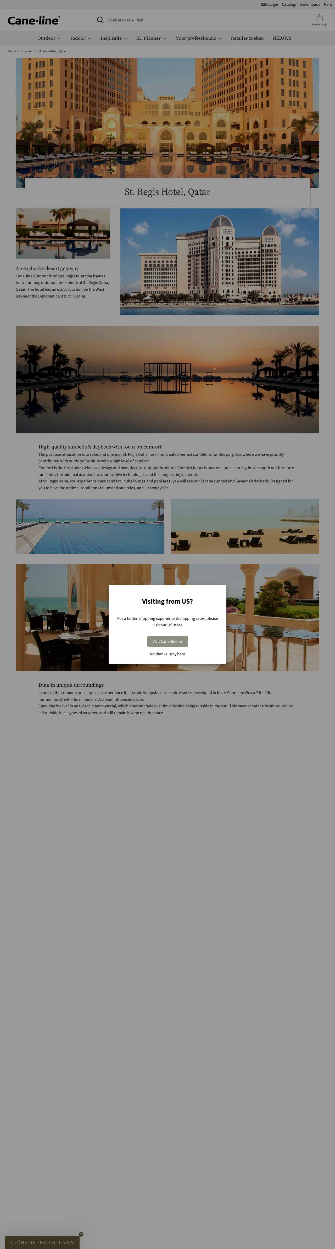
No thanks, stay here (167, 654)
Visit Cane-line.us (168, 641)
